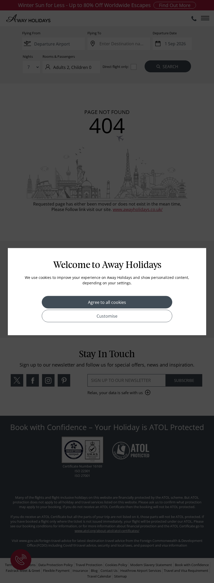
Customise (107, 316)
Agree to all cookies (107, 302)
